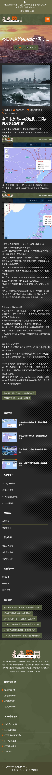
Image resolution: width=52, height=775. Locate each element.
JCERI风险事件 (10, 746)
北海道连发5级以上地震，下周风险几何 (19, 630)
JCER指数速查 (7, 490)
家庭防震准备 (10, 690)
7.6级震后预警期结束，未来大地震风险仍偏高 (22, 635)
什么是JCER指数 (8, 483)
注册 (27, 11)
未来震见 (5, 583)
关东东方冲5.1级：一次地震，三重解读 (17, 398)
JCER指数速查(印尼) (10, 496)
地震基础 (5, 521)
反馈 (32, 11)
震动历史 (33, 47)
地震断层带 (6, 527)
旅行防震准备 (10, 695)
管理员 (7, 110)
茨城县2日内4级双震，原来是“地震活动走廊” (21, 624)
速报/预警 (6, 590)
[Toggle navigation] (47, 19)
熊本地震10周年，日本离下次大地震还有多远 (19, 393)
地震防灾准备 (7, 545)
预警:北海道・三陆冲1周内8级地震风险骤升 (33, 450)
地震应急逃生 (7, 552)
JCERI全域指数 (8, 503)
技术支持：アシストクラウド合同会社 (25, 770)
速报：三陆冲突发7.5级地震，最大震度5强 (33, 464)
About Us (8, 751)
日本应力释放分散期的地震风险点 (17, 613)
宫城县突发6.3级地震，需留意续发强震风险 (33, 437)
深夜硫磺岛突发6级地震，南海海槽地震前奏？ (33, 423)
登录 (22, 11)
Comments (12, 113)
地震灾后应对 (7, 559)
